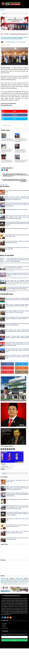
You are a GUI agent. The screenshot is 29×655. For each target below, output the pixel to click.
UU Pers (4, 626)
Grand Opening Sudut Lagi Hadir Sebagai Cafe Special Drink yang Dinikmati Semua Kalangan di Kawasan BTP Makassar (17, 223)
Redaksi (4, 625)
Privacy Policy (5, 628)
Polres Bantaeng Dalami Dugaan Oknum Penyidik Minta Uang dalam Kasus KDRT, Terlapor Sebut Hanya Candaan (21, 140)
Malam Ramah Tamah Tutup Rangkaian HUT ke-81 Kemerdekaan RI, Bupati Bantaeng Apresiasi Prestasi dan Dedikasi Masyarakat (17, 344)
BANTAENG (6, 34)
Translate (10, 468)
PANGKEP (2, 582)
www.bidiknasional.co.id (17, 645)
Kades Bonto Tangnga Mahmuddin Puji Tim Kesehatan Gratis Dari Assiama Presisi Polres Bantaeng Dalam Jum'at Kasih (14, 180)
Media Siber (14, 646)
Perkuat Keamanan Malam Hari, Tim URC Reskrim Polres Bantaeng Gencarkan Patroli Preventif (7, 151)
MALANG (8, 582)
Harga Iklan (4, 623)
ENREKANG (24, 581)
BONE (18, 581)
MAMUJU (13, 581)
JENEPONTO (19, 580)
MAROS (13, 582)
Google (14, 111)
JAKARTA (3, 580)
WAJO (18, 582)
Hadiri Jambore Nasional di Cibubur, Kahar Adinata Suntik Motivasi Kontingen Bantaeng (6, 161)
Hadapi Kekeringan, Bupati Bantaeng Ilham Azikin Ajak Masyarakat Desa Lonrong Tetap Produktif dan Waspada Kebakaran (17, 204)
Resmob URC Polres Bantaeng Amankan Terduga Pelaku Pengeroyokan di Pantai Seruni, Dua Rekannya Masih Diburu (20, 151)
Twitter (14, 118)
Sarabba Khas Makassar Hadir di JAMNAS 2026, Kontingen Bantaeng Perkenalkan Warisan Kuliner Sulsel (17, 357)
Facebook (14, 115)
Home (2, 34)
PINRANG (22, 582)
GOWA (26, 580)
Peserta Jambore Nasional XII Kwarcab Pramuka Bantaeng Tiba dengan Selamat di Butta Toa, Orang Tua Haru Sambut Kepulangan (18, 260)
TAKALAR (6, 581)
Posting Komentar (4, 184)
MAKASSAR (4, 578)
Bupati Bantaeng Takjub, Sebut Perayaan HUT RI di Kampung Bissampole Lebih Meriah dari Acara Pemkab (18, 274)
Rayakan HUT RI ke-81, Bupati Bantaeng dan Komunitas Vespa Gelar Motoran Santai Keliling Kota (7, 139)
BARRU (11, 580)
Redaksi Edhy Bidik (6, 168)
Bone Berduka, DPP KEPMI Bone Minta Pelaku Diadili (16, 228)
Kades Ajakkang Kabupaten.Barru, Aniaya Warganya (16, 209)
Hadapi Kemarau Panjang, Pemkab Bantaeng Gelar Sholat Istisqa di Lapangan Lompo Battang (21, 161)
